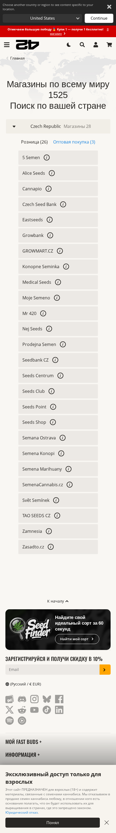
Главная (17, 58)
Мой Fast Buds (22, 741)
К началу (56, 601)
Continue (99, 18)
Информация (21, 754)
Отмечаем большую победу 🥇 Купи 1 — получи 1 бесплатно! (58, 31)
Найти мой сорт (74, 638)
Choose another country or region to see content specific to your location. (48, 7)
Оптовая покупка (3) (74, 142)
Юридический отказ (21, 812)
